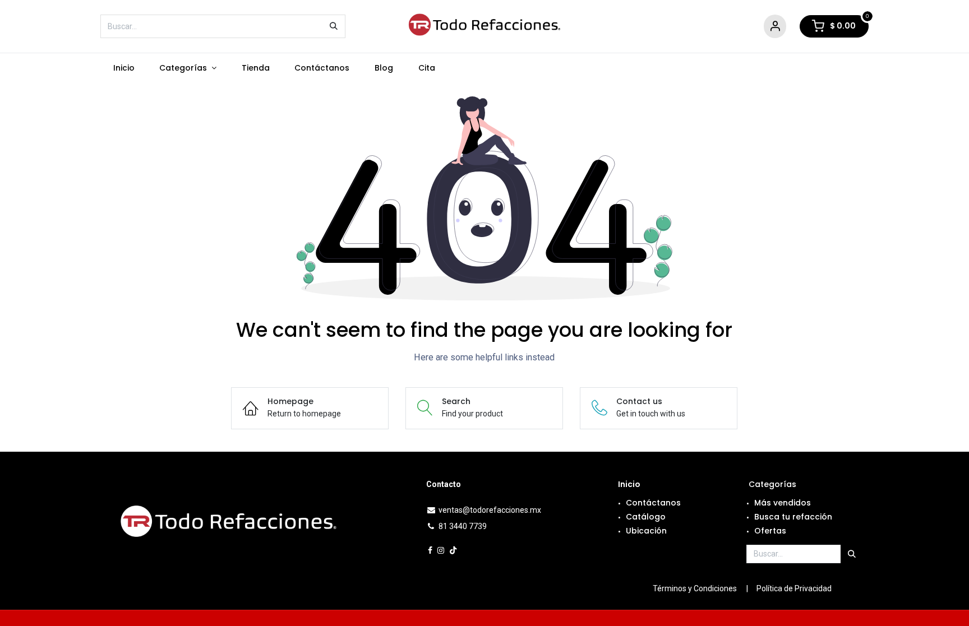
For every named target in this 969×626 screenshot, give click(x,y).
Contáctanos (653, 502)
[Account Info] (775, 27)
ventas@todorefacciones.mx (490, 510)
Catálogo (646, 516)
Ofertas (770, 530)
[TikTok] (453, 550)
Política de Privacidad (794, 588)
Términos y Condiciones (695, 588)
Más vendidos (782, 502)
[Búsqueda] (333, 26)
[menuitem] (123, 68)
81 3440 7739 (463, 526)
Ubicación (646, 530)
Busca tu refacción (793, 516)
